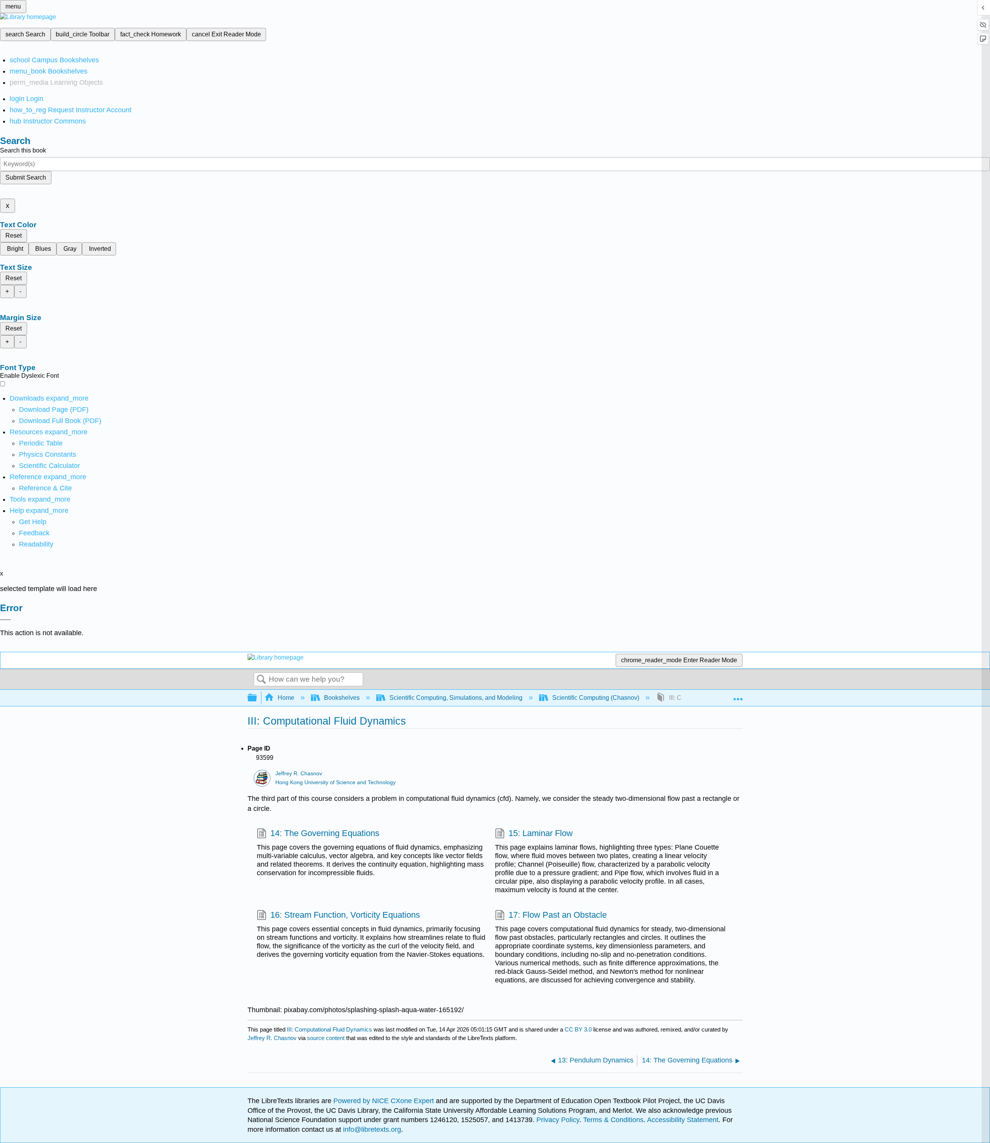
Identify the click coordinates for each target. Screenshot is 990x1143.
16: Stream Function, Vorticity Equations (345, 915)
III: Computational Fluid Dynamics (329, 1029)
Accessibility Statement (683, 1120)
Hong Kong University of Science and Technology (335, 782)
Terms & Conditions (613, 1120)
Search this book (23, 150)
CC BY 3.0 (578, 1029)
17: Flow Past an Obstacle (558, 915)
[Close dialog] (5, 619)
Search (261, 679)
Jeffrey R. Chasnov (298, 773)
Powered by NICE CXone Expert (384, 1101)
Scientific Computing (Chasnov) (596, 697)
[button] (34, 533)
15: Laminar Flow (541, 833)
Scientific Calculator (49, 466)
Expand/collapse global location (737, 695)
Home (286, 697)
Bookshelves (342, 697)
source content (326, 1038)
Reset (13, 235)
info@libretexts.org (371, 1129)
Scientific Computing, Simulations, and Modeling (456, 697)
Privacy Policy (557, 1120)
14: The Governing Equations (324, 833)
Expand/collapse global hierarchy (257, 698)
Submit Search (25, 177)
